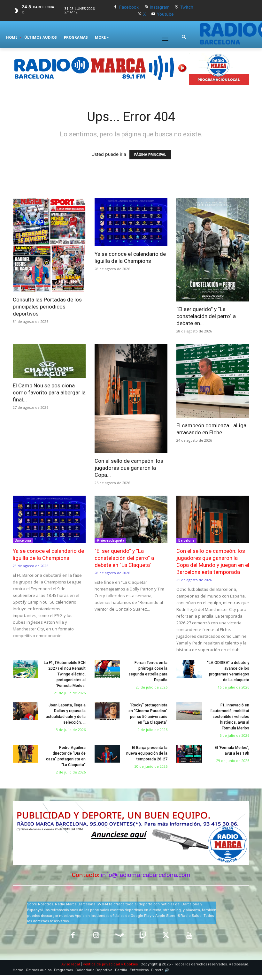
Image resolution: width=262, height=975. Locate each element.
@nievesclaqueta (110, 540)
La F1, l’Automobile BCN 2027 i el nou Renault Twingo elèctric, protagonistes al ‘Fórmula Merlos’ (65, 674)
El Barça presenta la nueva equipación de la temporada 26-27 (146, 753)
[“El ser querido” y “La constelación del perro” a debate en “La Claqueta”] (212, 250)
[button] (183, 37)
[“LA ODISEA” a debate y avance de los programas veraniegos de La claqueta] (189, 669)
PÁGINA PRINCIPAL (150, 154)
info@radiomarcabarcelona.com (145, 875)
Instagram (159, 7)
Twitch (186, 7)
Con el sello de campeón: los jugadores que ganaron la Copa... (129, 468)
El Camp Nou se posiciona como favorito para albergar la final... (49, 392)
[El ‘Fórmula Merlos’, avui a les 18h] (189, 754)
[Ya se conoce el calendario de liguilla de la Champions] (131, 222)
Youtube (165, 14)
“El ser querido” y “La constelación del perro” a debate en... (206, 316)
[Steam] (119, 935)
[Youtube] (153, 14)
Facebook (129, 7)
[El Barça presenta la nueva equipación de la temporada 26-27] (107, 754)
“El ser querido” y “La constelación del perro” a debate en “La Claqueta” (124, 558)
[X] (139, 14)
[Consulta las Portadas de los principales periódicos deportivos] (49, 245)
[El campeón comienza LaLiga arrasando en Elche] (212, 380)
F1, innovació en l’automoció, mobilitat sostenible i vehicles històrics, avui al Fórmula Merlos (230, 716)
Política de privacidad (101, 964)
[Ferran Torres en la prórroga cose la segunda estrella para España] (107, 669)
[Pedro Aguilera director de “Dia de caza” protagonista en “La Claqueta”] (25, 754)
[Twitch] (177, 7)
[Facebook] (115, 7)
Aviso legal (70, 964)
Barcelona (23, 540)
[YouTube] (189, 935)
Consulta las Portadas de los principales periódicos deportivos (47, 306)
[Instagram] (146, 7)
